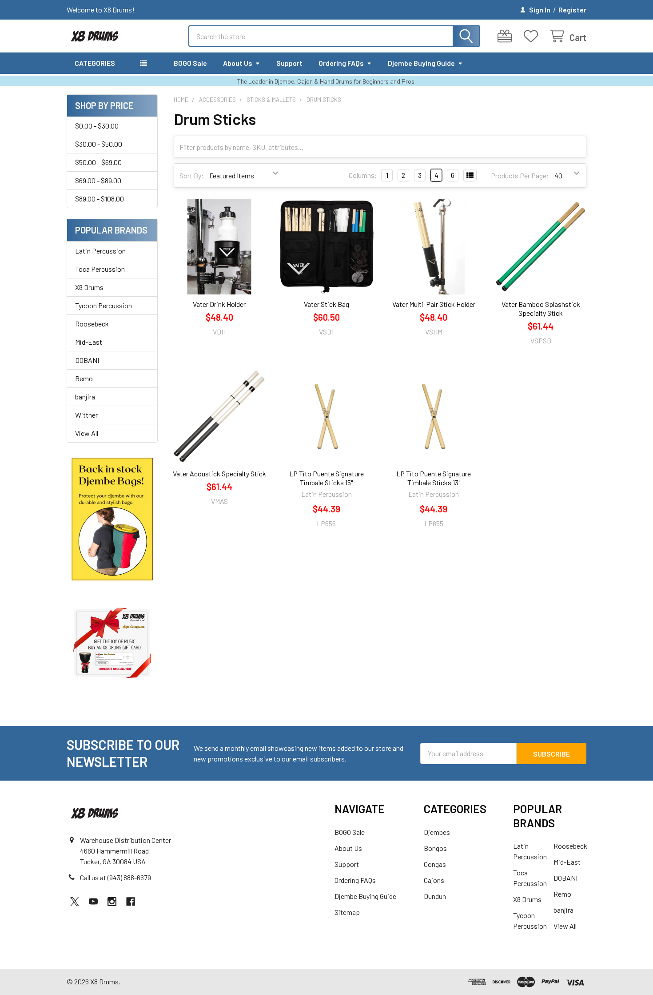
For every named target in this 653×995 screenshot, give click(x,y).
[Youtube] (93, 902)
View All (86, 433)
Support (289, 63)
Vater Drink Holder (219, 304)
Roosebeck (92, 323)
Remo (84, 378)
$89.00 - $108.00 (99, 198)
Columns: (363, 175)
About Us (237, 63)
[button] (112, 519)
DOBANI (87, 360)
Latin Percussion (100, 250)
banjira (85, 396)
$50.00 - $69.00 (98, 162)
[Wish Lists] (532, 36)
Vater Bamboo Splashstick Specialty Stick (541, 308)
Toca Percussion (100, 269)
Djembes (437, 832)
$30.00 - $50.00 (98, 144)
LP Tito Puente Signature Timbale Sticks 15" (326, 478)
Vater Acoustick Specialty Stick (219, 473)
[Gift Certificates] (506, 36)
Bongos (435, 848)
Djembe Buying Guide (421, 63)
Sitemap (347, 912)
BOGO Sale (190, 63)
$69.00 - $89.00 (98, 180)
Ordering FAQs (341, 63)
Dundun (435, 896)
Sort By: (191, 175)
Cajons (434, 880)
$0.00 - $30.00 (97, 125)
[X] (75, 902)
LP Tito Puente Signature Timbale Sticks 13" (433, 478)
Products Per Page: (520, 175)
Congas (435, 864)
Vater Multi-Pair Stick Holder (433, 304)
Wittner (86, 415)
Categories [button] (95, 63)
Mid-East (88, 342)
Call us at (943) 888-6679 (115, 877)
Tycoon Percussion (103, 305)
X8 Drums (89, 287)
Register (572, 9)
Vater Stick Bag (326, 304)
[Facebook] (131, 902)
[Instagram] (112, 902)
